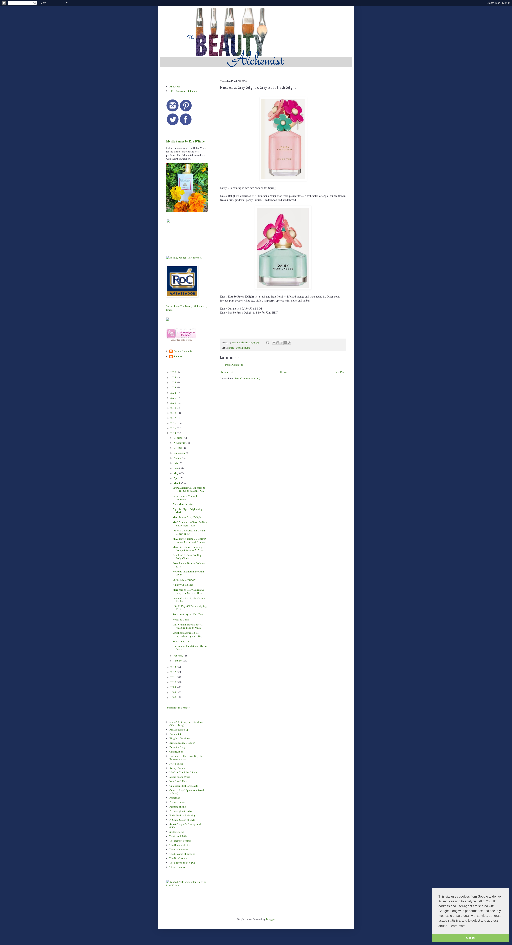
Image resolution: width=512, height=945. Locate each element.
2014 (173, 433)
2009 (173, 687)
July (176, 463)
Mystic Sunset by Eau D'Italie (185, 141)
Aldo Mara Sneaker (183, 504)
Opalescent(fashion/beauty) (184, 786)
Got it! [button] (470, 937)
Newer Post (227, 372)
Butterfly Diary (177, 747)
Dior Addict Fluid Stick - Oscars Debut (190, 647)
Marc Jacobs (235, 347)
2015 (173, 428)
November (179, 442)
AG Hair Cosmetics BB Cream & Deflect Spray (190, 532)
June (176, 468)
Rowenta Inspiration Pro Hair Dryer (188, 573)
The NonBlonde (178, 858)
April (177, 478)
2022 (173, 392)
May (176, 473)
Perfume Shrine (177, 806)
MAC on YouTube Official (183, 772)
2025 (173, 377)
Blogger (270, 919)
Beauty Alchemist (183, 351)
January (178, 660)
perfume (246, 347)
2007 (173, 697)
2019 (173, 408)
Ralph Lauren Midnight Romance (185, 497)
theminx (177, 356)
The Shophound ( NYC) (182, 862)
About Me (174, 86)
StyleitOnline (176, 832)
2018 (173, 413)
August (178, 458)
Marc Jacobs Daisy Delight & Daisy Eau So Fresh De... (188, 591)
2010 (173, 682)
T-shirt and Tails (178, 836)
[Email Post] (267, 342)
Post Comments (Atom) (247, 378)
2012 (173, 672)
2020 (173, 402)
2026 (173, 372)
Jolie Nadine (176, 763)
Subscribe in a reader (178, 707)
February (179, 655)
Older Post (339, 372)
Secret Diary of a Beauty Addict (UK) (186, 825)
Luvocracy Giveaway (184, 579)
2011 (173, 677)
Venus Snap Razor (182, 641)
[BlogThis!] (278, 343)
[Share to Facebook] (285, 343)
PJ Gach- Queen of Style (182, 820)
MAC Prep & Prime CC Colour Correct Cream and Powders (189, 540)
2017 (173, 418)
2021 (173, 397)
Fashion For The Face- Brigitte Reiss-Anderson (185, 757)
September (180, 453)
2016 (173, 423)
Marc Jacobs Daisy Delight (187, 517)
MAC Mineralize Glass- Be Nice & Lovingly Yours (190, 523)
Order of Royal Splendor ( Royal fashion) (186, 791)
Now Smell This (178, 781)
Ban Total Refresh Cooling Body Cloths (187, 556)
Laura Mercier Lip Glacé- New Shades (189, 599)
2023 (173, 387)
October (178, 447)
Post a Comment (234, 364)
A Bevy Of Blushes (183, 584)
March (177, 483)
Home (283, 372)
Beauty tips (175, 340)
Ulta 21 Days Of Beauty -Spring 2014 (190, 607)
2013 (173, 667)
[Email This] (274, 343)
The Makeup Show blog (182, 854)
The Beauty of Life (179, 845)
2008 (173, 692)
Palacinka (174, 797)
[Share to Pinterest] (289, 343)
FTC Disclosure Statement (183, 91)
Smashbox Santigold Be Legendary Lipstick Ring (188, 634)
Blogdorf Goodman (179, 738)
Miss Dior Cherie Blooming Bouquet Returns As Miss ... (189, 548)
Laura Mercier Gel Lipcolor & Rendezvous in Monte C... (189, 489)
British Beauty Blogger (182, 743)
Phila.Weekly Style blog (182, 815)
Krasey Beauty (177, 768)
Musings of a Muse (179, 777)
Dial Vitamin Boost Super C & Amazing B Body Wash (189, 626)
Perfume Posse (177, 802)
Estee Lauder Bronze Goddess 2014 (189, 564)
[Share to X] (282, 343)
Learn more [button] (457, 926)
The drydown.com (179, 849)
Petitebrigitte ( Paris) (180, 811)
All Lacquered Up (179, 729)
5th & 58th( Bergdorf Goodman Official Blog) (186, 723)
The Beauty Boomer (180, 840)
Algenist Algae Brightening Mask (188, 510)
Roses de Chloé (181, 619)
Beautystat (175, 734)
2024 (173, 382)
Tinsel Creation (177, 867)
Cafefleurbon (176, 751)
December (179, 437)
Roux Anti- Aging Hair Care (188, 614)
